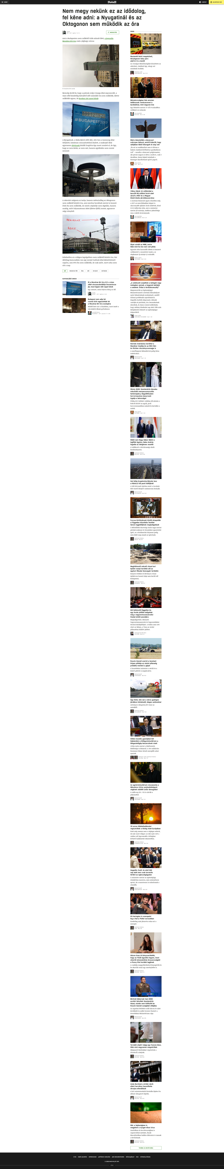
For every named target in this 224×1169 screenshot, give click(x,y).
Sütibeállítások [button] (145, 1157)
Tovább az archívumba (146, 1148)
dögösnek (76, 145)
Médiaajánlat (130, 1157)
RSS (137, 1157)
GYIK (75, 1157)
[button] (64, 271)
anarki (68, 31)
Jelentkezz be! (217, 2)
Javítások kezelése (104, 1157)
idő (67, 33)
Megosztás (113, 32)
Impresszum (92, 1157)
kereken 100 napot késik (88, 98)
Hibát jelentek (82, 1157)
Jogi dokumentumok (118, 1157)
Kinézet (204, 2)
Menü (5, 2)
